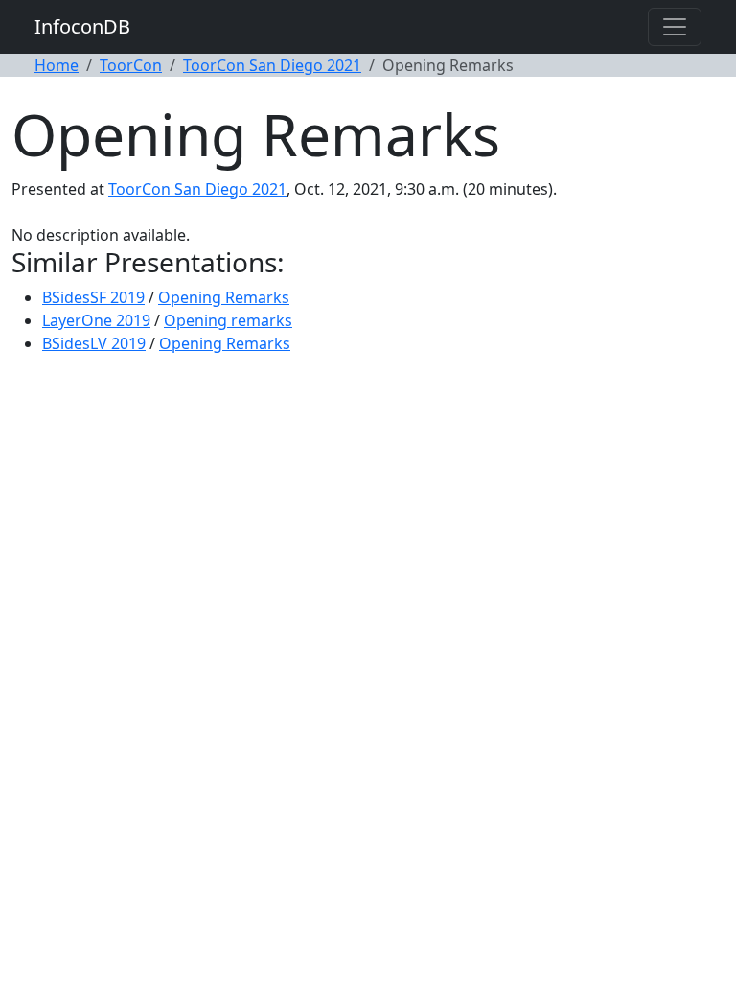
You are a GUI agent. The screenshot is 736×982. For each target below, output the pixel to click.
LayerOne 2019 (96, 320)
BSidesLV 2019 (94, 343)
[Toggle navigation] (675, 27)
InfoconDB (82, 26)
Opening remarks (228, 320)
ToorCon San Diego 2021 (272, 65)
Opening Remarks (223, 297)
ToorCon (131, 65)
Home (56, 65)
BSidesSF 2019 (93, 297)
